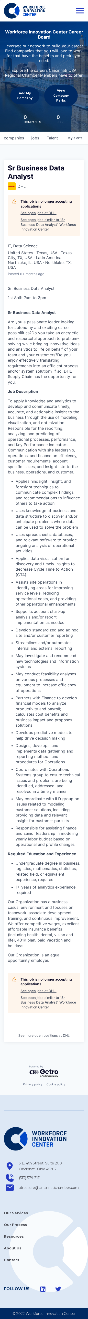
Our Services (16, 1213)
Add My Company (25, 95)
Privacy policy (33, 1084)
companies (14, 138)
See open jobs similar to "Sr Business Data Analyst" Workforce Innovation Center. (48, 224)
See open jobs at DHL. (38, 213)
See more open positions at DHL (44, 1035)
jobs (35, 138)
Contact (11, 1260)
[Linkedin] (43, 1289)
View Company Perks (61, 95)
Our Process (15, 1225)
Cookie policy (55, 1084)
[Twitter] (58, 1289)
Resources (14, 1236)
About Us (12, 1248)
